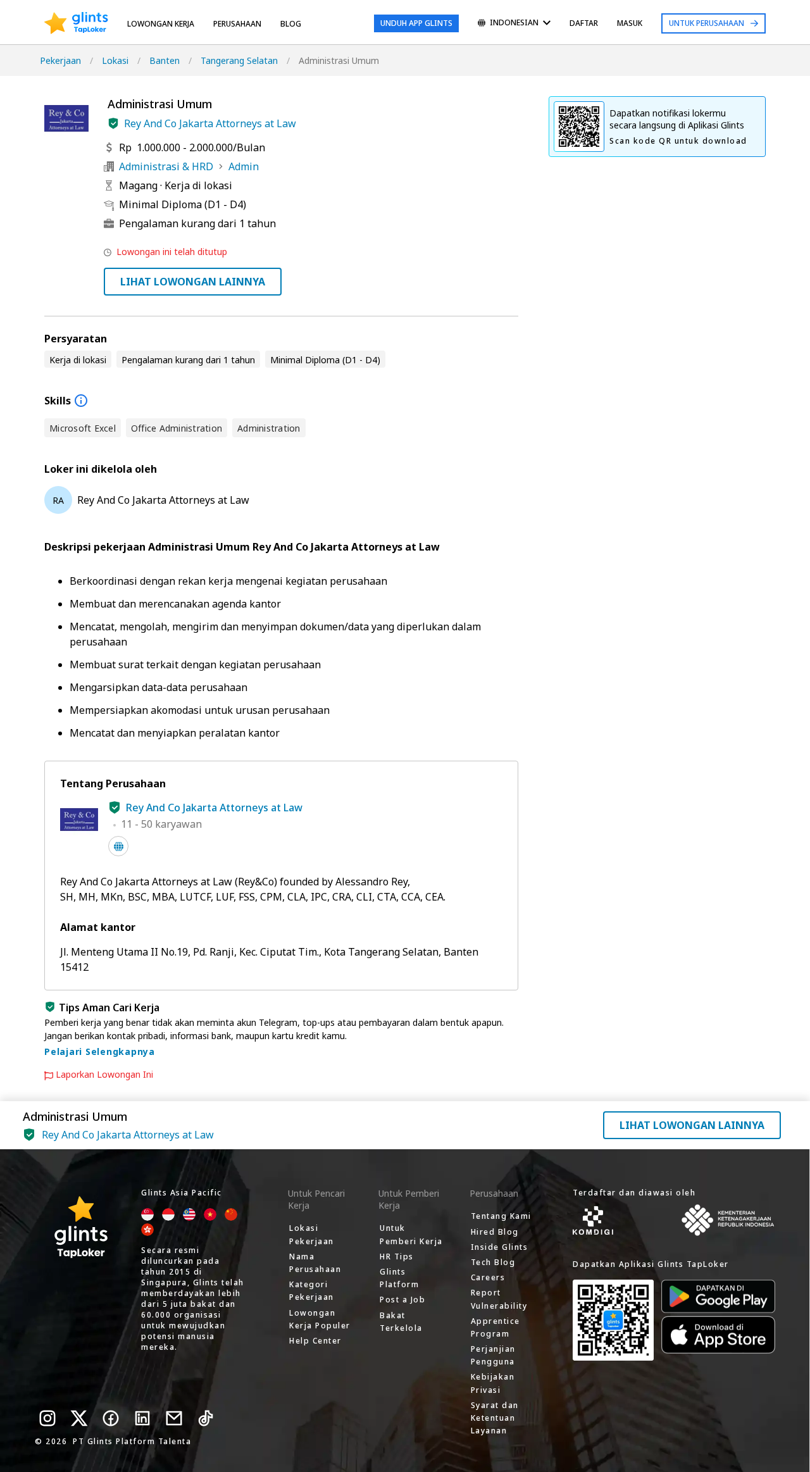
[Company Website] (118, 846)
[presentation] (76, 23)
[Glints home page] (76, 23)
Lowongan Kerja (160, 23)
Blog (290, 23)
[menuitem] (514, 23)
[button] (113, 123)
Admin (243, 166)
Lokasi (115, 60)
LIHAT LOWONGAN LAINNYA (192, 282)
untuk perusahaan (706, 23)
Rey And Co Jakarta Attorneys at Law (210, 123)
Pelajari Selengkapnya (99, 1051)
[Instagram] (47, 1418)
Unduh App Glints (416, 23)
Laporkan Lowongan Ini (104, 1075)
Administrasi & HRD (166, 166)
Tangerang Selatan (239, 60)
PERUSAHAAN (237, 23)
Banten (164, 60)
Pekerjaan (60, 60)
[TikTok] (205, 1418)
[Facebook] (110, 1418)
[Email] (174, 1418)
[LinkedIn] (142, 1418)
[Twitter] (79, 1418)
